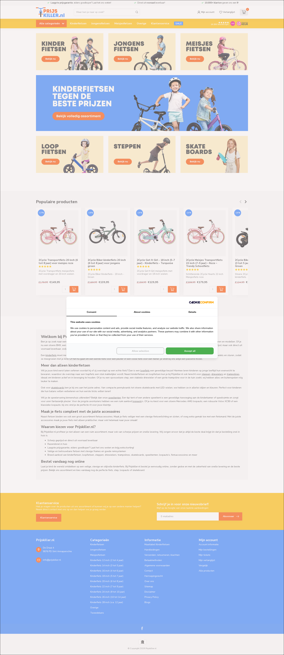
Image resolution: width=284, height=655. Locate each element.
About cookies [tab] (142, 312)
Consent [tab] (91, 312)
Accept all (189, 351)
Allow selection (140, 351)
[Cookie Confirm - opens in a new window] (201, 302)
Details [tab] (192, 312)
